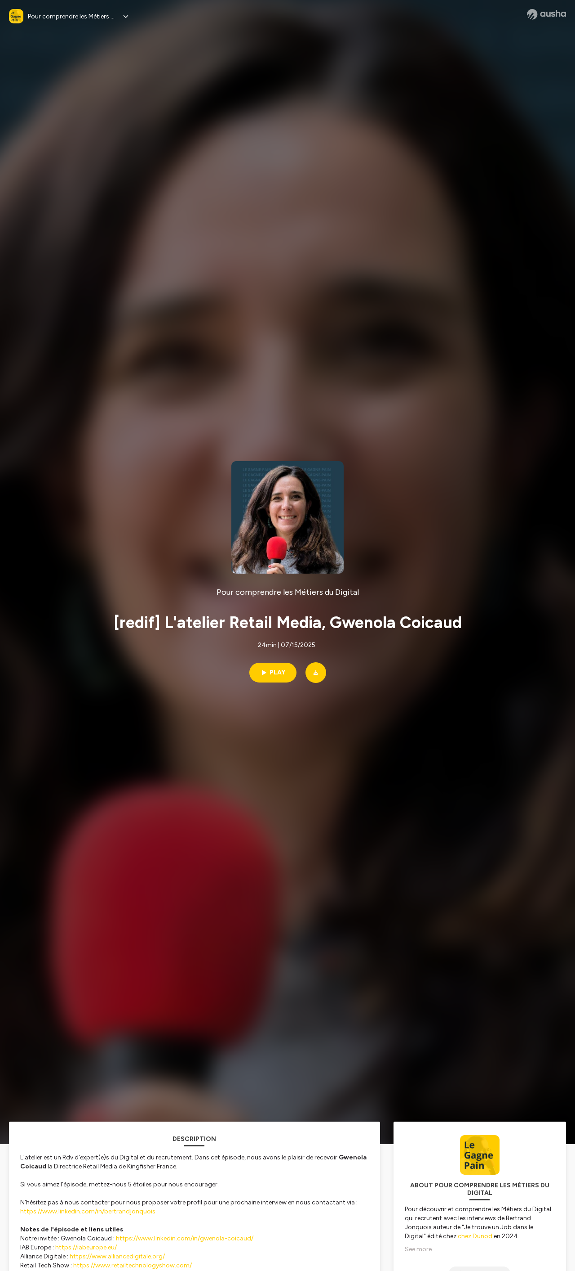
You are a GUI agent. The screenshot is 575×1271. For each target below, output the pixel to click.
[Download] (315, 672)
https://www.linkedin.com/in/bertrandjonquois (88, 1211)
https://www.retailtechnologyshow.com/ (132, 1265)
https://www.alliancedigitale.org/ (117, 1256)
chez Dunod (475, 1236)
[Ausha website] (546, 14)
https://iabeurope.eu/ (86, 1247)
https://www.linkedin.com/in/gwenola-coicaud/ (184, 1238)
